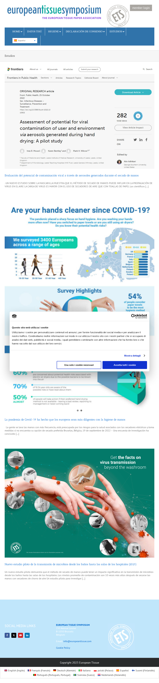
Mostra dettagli (132, 355)
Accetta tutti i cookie (125, 365)
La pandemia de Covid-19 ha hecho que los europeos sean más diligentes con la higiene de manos (65, 419)
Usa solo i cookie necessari (79, 365)
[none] (24, 40)
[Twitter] (13, 635)
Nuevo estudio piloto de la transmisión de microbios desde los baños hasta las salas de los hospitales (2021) (70, 564)
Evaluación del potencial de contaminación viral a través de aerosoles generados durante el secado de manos (72, 175)
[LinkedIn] (27, 635)
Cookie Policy (63, 647)
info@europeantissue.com (77, 641)
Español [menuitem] (21, 40)
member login (141, 8)
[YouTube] (20, 635)
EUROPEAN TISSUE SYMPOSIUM (73, 624)
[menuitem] (24, 40)
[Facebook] (7, 635)
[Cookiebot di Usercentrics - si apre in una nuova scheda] (133, 316)
